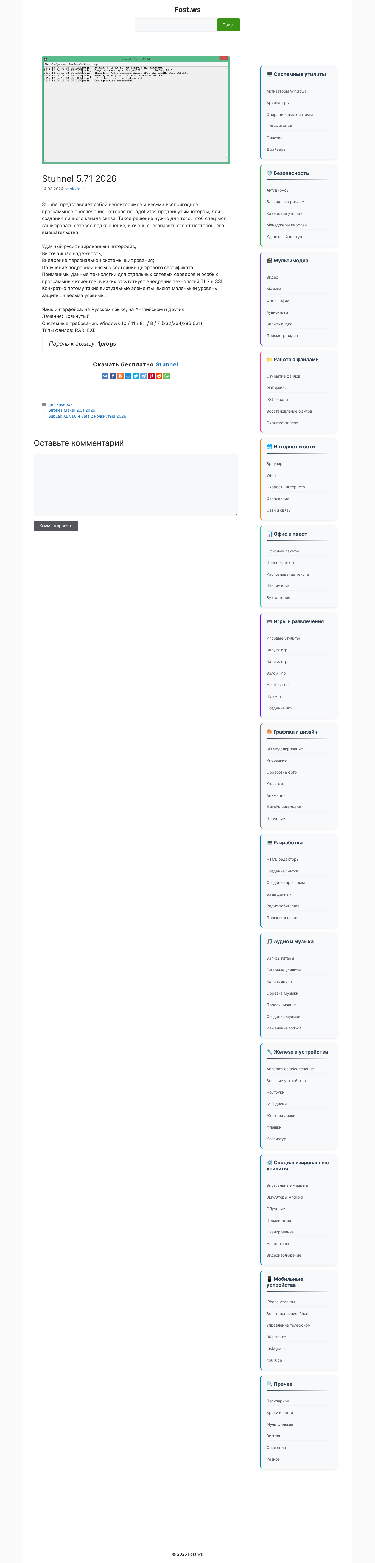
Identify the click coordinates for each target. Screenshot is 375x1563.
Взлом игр (276, 673)
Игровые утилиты (283, 638)
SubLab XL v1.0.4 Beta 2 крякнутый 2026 (87, 416)
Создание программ (286, 882)
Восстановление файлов (289, 411)
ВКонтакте (276, 1336)
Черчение (276, 818)
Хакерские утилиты (285, 213)
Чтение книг (278, 585)
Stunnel (167, 364)
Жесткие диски (281, 1115)
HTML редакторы (283, 859)
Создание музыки (283, 1016)
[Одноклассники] (120, 376)
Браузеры (276, 463)
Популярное (278, 1401)
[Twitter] (136, 376)
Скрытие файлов (282, 422)
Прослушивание (282, 1004)
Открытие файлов (283, 376)
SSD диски (277, 1104)
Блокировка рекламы (287, 201)
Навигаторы (278, 1243)
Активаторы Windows (286, 91)
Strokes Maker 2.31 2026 (71, 410)
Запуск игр (277, 650)
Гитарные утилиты (284, 970)
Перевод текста (282, 562)
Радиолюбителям (283, 905)
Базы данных (279, 894)
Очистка (274, 137)
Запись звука (279, 981)
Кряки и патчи (280, 1412)
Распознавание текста (288, 574)
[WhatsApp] (166, 376)
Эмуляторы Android (285, 1197)
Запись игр (277, 661)
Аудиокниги (277, 312)
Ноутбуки (275, 1092)
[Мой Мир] (128, 376)
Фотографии (278, 300)
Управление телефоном (289, 1325)
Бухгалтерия (278, 597)
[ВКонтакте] (105, 376)
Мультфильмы (280, 1424)
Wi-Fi (271, 475)
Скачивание (278, 498)
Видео (272, 277)
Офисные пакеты (283, 551)
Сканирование (280, 1232)
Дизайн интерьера (284, 807)
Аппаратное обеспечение (290, 1068)
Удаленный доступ (284, 236)
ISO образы (277, 399)
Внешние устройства (286, 1080)
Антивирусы (278, 190)
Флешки (274, 1127)
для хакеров (60, 404)
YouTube (274, 1360)
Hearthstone (278, 684)
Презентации (279, 1220)
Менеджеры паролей (287, 225)
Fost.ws (188, 9)
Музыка (274, 289)
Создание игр (279, 708)
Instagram (276, 1348)
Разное (273, 1459)
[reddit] (159, 376)
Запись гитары (280, 958)
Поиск (228, 24)
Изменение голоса (284, 1028)
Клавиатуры (278, 1138)
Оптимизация (279, 126)
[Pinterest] (151, 376)
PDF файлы (277, 388)
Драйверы (276, 149)
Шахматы (275, 696)
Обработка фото (282, 772)
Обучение (276, 1208)
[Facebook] (113, 376)
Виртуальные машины (287, 1185)
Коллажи (275, 783)
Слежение (276, 1447)
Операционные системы (290, 114)
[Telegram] (143, 376)
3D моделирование (285, 748)
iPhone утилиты (281, 1301)
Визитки (274, 1435)
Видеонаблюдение (284, 1255)
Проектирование (282, 917)
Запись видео (279, 323)
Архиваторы (278, 102)
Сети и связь (279, 510)
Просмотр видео (282, 335)
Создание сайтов (282, 871)
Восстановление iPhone (288, 1313)
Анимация (276, 795)
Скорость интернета (286, 486)
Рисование (277, 760)
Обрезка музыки (282, 993)
